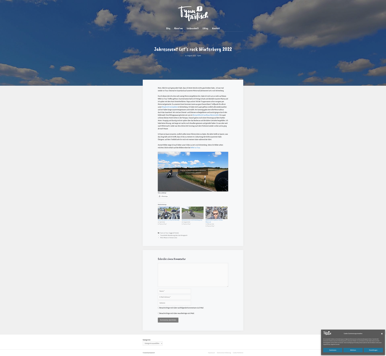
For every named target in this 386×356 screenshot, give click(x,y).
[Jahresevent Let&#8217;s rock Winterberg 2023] (193, 213)
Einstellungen (373, 350)
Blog (168, 28)
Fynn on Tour (164, 233)
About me (178, 28)
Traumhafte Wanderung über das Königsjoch (173, 235)
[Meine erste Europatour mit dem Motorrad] (216, 213)
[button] (382, 334)
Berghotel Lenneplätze (170, 107)
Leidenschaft (193, 28)
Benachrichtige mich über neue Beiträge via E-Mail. (176, 313)
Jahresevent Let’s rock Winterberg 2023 (192, 220)
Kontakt (216, 28)
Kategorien (146, 340)
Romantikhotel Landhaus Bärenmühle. (206, 115)
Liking (205, 28)
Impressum (211, 352)
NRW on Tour (195, 148)
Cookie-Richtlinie (238, 352)
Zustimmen (332, 350)
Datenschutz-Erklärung (224, 352)
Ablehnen (353, 350)
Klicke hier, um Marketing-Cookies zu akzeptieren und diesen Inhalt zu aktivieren (193, 171)
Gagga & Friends (174, 233)
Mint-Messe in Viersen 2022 (168, 237)
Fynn (199, 56)
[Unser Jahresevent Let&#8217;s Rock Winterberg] (169, 213)
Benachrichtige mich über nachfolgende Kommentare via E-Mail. (181, 308)
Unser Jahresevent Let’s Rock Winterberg (168, 220)
